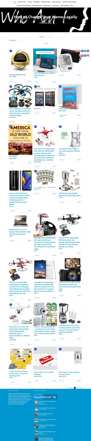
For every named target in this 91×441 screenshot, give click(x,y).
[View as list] (47, 43)
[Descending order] (51, 37)
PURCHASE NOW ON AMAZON (63, 116)
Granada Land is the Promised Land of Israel (47, 402)
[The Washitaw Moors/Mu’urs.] (36, 414)
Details (30, 81)
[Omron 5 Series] (70, 57)
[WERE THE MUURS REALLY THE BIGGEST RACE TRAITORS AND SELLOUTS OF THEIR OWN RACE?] (36, 439)
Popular (38, 397)
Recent (47, 397)
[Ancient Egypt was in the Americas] (36, 408)
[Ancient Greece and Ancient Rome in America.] (36, 432)
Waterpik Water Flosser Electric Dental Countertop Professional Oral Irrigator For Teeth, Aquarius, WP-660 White (69, 148)
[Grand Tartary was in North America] (36, 420)
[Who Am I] (45, 20)
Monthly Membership (17, 75)
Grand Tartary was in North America (47, 419)
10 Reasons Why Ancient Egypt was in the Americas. (47, 425)
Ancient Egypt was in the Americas (47, 408)
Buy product (37, 81)
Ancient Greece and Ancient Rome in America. (47, 432)
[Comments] (54, 397)
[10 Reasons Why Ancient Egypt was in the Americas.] (36, 426)
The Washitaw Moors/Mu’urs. (46, 413)
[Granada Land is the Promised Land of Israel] (36, 402)
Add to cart (12, 81)
